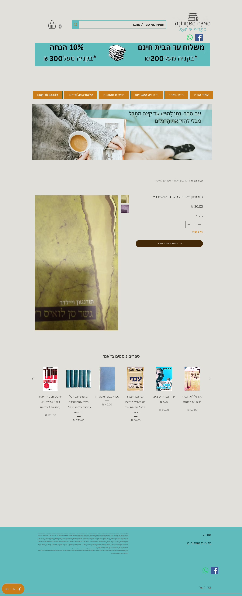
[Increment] (188, 224)
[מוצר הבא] (32, 379)
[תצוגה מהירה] (192, 379)
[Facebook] (199, 37)
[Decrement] (199, 224)
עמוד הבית (197, 180)
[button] (57, 24)
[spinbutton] (194, 224)
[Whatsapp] (189, 37)
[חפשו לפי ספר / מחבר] (75, 24)
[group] (121, 397)
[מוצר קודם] (210, 379)
